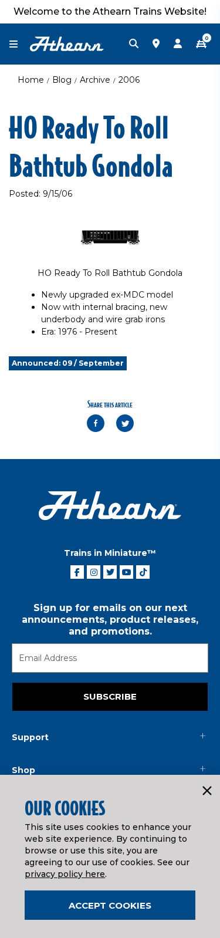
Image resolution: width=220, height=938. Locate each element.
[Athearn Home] (67, 43)
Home (31, 80)
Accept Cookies (110, 905)
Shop (23, 770)
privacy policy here (65, 874)
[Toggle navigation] (19, 44)
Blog (62, 80)
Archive (95, 80)
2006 (129, 80)
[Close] (206, 791)
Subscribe (110, 696)
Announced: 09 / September (68, 363)
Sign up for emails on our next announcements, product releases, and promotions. (110, 619)
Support (30, 737)
